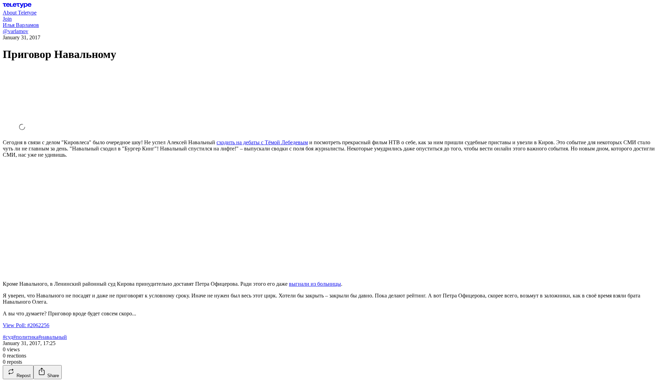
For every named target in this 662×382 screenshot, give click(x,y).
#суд (8, 337)
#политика (25, 337)
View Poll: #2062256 (26, 325)
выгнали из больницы (315, 284)
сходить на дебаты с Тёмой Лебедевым (262, 142)
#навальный (52, 337)
